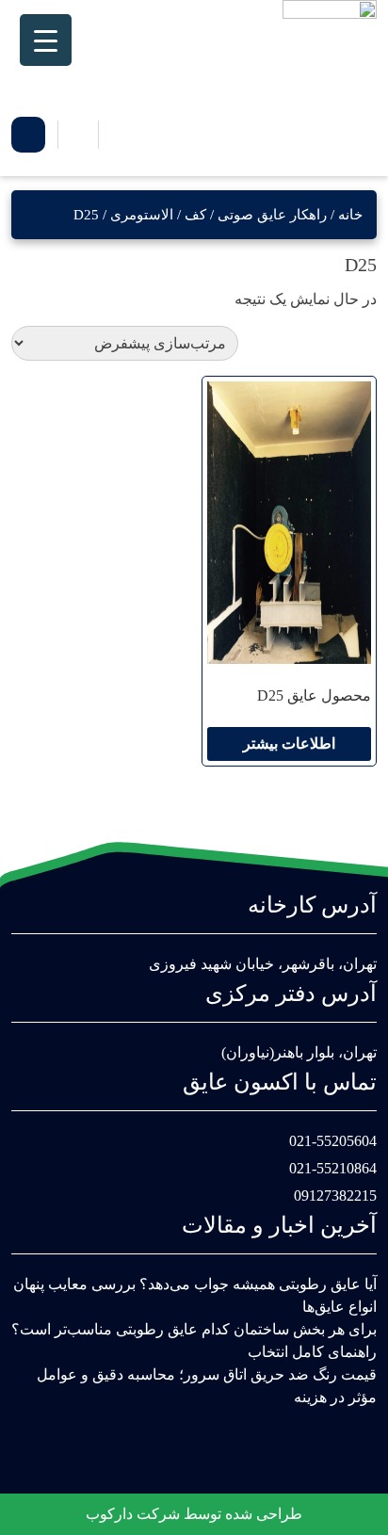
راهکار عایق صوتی (272, 214)
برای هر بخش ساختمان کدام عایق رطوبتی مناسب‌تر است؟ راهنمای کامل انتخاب (194, 1340)
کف (195, 214)
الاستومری (141, 214)
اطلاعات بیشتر (289, 743)
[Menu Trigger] (46, 40)
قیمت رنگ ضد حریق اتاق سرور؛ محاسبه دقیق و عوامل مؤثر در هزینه (207, 1385)
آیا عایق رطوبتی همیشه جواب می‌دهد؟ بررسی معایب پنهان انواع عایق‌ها (195, 1295)
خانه (350, 214)
